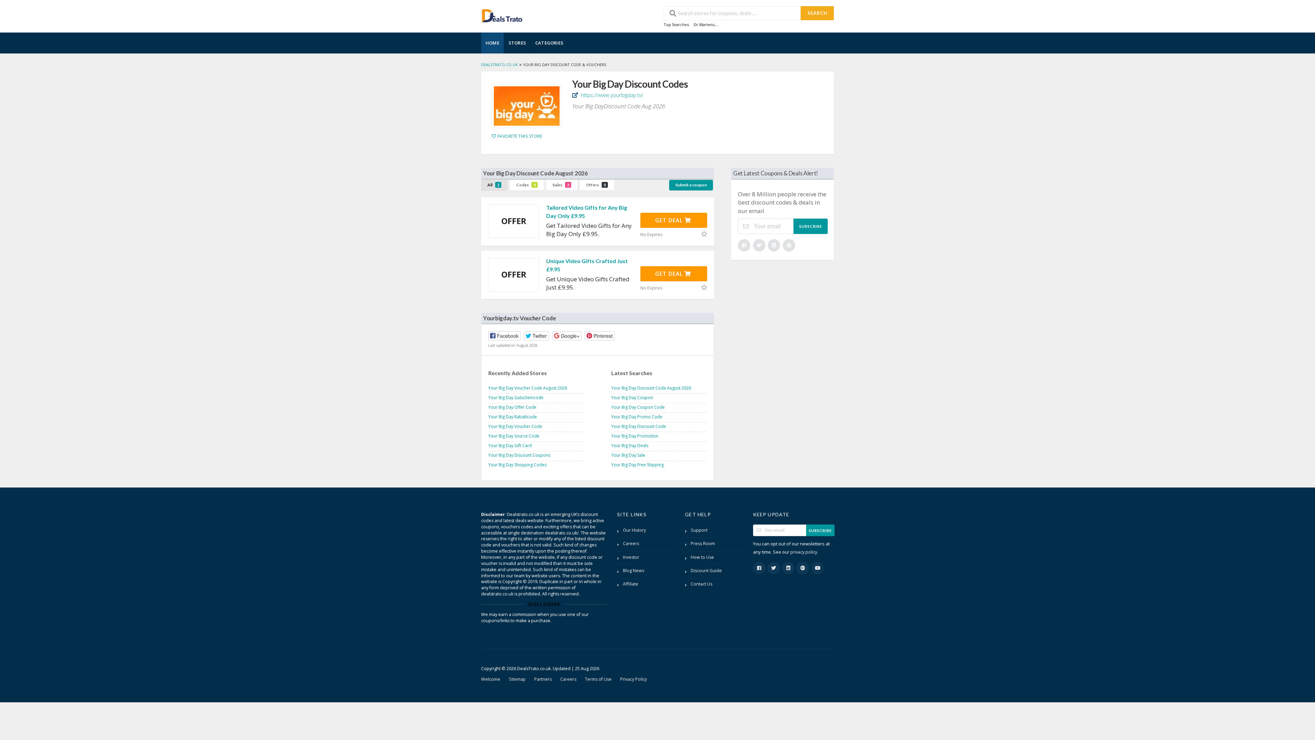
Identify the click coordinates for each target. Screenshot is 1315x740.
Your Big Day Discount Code (638, 426)
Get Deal (670, 220)
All (493, 184)
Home (492, 43)
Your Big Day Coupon (632, 397)
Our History (634, 530)
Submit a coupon (691, 184)
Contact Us (701, 584)
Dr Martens (704, 24)
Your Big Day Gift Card (510, 445)
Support (699, 530)
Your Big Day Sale (628, 455)
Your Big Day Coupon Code (638, 407)
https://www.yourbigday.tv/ (611, 94)
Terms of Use (598, 679)
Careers (631, 543)
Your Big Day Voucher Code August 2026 (527, 388)
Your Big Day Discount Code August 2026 (651, 388)
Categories (549, 43)
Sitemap (517, 679)
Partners (543, 679)
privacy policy (803, 552)
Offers (596, 184)
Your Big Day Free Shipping (637, 465)
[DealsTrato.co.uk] (502, 15)
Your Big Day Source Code (513, 436)
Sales (560, 184)
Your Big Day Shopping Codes (517, 465)
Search (817, 13)
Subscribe (810, 226)
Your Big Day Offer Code (512, 407)
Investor (631, 557)
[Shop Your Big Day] (526, 106)
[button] (504, 336)
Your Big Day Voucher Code (515, 426)
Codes (526, 184)
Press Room (703, 543)
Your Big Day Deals (629, 445)
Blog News (633, 571)
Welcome (490, 679)
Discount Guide (706, 571)
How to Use (702, 557)
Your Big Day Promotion (634, 436)
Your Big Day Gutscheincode (515, 397)
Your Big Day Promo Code (636, 417)
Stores (517, 43)
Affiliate (630, 584)
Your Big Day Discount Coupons (519, 455)
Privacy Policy (633, 679)
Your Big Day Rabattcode (512, 417)
